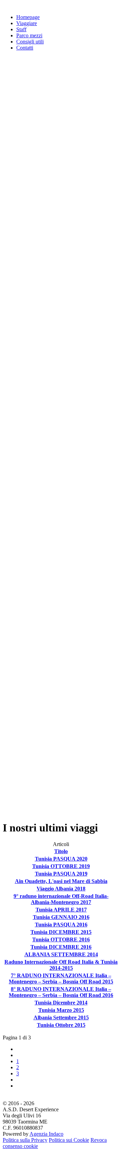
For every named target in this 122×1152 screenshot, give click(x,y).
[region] (61, 436)
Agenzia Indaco (46, 1134)
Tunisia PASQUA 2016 (61, 924)
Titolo (61, 851)
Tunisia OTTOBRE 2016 (61, 939)
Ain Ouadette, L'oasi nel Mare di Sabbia (61, 881)
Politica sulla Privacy (25, 1140)
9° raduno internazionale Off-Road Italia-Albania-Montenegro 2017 (61, 899)
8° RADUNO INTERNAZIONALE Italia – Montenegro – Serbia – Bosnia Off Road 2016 (61, 992)
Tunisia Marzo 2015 (61, 1010)
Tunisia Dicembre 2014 (61, 1002)
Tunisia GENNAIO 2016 (61, 917)
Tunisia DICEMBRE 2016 (61, 947)
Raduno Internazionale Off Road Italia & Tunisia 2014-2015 (61, 965)
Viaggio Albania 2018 (61, 888)
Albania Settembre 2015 (61, 1017)
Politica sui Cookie (69, 1140)
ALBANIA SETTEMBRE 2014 (61, 954)
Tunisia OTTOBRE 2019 (61, 866)
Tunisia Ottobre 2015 (61, 1025)
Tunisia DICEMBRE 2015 (61, 932)
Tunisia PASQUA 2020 (61, 859)
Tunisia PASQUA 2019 (61, 874)
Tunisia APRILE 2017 (61, 910)
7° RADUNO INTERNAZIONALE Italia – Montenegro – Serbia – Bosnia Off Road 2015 (61, 978)
